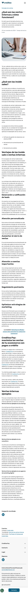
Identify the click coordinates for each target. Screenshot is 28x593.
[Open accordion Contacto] (25, 548)
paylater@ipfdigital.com (8, 569)
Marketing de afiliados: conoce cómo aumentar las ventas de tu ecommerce (14, 331)
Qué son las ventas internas (16, 532)
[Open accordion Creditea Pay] (25, 543)
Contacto (14, 590)
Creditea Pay (9, 351)
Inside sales (10, 530)
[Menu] (25, 3)
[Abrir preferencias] (2, 590)
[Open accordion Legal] (25, 552)
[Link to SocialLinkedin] (3, 514)
